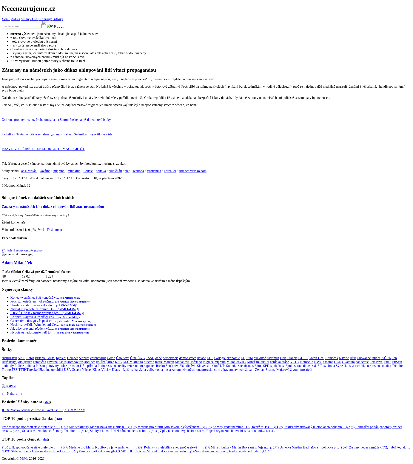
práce (63, 366)
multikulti (74, 171)
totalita (386, 366)
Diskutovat (54, 229)
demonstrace (187, 358)
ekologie (220, 358)
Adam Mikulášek (17, 262)
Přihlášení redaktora (15, 250)
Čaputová (122, 358)
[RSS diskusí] (61, 26)
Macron (149, 362)
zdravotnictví (230, 369)
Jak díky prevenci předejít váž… (49, 328)
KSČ (118, 362)
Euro (249, 358)
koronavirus (75, 362)
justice (27, 362)
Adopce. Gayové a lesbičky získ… (45, 317)
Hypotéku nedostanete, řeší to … (50, 332)
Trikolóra (398, 366)
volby (150, 369)
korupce (89, 362)
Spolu (289, 366)
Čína (133, 358)
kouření (101, 362)
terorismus (154, 171)
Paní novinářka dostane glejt (102, 451)
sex (176, 366)
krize (110, 362)
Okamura (348, 362)
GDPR (303, 358)
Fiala (283, 358)
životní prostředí (301, 369)
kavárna (45, 171)
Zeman (260, 369)
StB (320, 366)
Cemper (72, 358)
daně (158, 358)
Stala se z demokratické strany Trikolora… (55, 431)
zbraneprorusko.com (192, 171)
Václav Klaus (91, 369)
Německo (306, 362)
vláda (142, 369)
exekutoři (260, 358)
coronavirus (98, 358)
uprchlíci (170, 171)
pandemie (362, 362)
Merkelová (182, 362)
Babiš (30, 358)
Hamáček (331, 358)
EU (243, 358)
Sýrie (339, 366)
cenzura (84, 358)
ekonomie (233, 358)
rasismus (111, 366)
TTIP (22, 369)
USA (67, 369)
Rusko (160, 366)
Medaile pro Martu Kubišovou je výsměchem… (174, 427)
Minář (251, 362)
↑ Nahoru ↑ (12, 393)
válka (134, 369)
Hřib (353, 358)
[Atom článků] (59, 26)
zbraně (186, 369)
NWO (318, 362)
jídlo (20, 362)
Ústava (76, 369)
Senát (169, 366)
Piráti (387, 362)
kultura (138, 362)
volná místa (163, 369)
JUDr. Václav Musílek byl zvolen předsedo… (163, 451)
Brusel (50, 358)
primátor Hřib (77, 366)
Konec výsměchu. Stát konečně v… (45, 297)
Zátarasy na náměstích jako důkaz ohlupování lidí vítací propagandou (53, 206)
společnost (277, 366)
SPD (266, 366)
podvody (8, 366)
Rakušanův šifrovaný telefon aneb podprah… (319, 427)
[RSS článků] (57, 26)
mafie (159, 362)
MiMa (24, 458)
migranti (59, 171)
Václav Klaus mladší (115, 369)
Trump (6, 369)
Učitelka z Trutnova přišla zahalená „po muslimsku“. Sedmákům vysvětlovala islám (58, 134)
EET (210, 358)
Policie (88, 171)
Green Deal (316, 358)
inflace (376, 358)
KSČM (128, 362)
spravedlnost (302, 366)
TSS (15, 369)
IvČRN (386, 358)
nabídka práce (279, 362)
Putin (101, 366)
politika (101, 171)
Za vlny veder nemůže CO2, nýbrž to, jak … (248, 427)
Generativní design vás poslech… (50, 321)
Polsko (40, 366)
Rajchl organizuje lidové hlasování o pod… (240, 431)
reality (122, 366)
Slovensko (204, 366)
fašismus (273, 358)
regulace (149, 366)
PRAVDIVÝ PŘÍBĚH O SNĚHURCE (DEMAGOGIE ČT (43, 149)
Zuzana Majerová (277, 369)
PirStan (397, 362)
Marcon (168, 362)
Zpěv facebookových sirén (182, 431)
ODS (337, 362)
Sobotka (231, 366)
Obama (328, 362)
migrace (208, 362)
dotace (201, 358)
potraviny (52, 366)
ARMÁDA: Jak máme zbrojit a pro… (47, 313)
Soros (258, 366)
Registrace (36, 250)
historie (344, 358)
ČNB (141, 358)
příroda (92, 366)
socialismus (246, 366)
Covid (111, 358)
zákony (177, 369)
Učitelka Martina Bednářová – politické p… (313, 447)
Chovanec (364, 358)
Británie (40, 358)
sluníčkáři (115, 171)
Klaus (62, 362)
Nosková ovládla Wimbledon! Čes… (53, 324)
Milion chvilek (236, 362)
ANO (21, 358)
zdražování (246, 369)
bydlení (61, 358)
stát (127, 171)
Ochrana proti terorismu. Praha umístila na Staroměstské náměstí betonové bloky (56, 119)
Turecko (32, 369)
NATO (294, 362)
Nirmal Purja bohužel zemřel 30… (44, 309)
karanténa (39, 362)
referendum (135, 366)
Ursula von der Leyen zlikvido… (43, 305)
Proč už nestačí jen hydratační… (49, 301)
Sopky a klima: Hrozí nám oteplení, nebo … (124, 431)
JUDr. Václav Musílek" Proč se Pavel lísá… (43, 410)
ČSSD (150, 358)
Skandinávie (187, 366)
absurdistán (29, 171)
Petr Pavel (376, 362)
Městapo (196, 362)
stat (47, 402)
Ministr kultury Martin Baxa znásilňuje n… (103, 427)
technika (360, 366)
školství (349, 366)
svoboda (138, 171)
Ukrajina (44, 369)
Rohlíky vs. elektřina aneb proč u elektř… (177, 447)
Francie (292, 358)
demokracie (170, 358)
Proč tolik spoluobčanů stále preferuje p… (35, 427)
